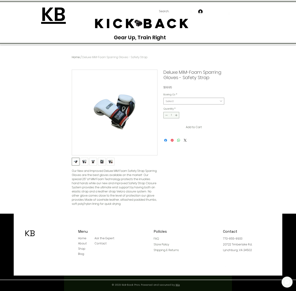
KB (30, 233)
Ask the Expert (104, 238)
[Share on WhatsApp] (179, 140)
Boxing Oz (170, 94)
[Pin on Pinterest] (172, 140)
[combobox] (193, 101)
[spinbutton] (171, 115)
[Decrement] (166, 115)
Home (76, 57)
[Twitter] (233, 266)
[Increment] (176, 115)
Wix (178, 285)
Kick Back (30, 241)
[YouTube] (248, 266)
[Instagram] (240, 266)
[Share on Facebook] (166, 140)
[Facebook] (225, 266)
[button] (229, 12)
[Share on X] (185, 140)
